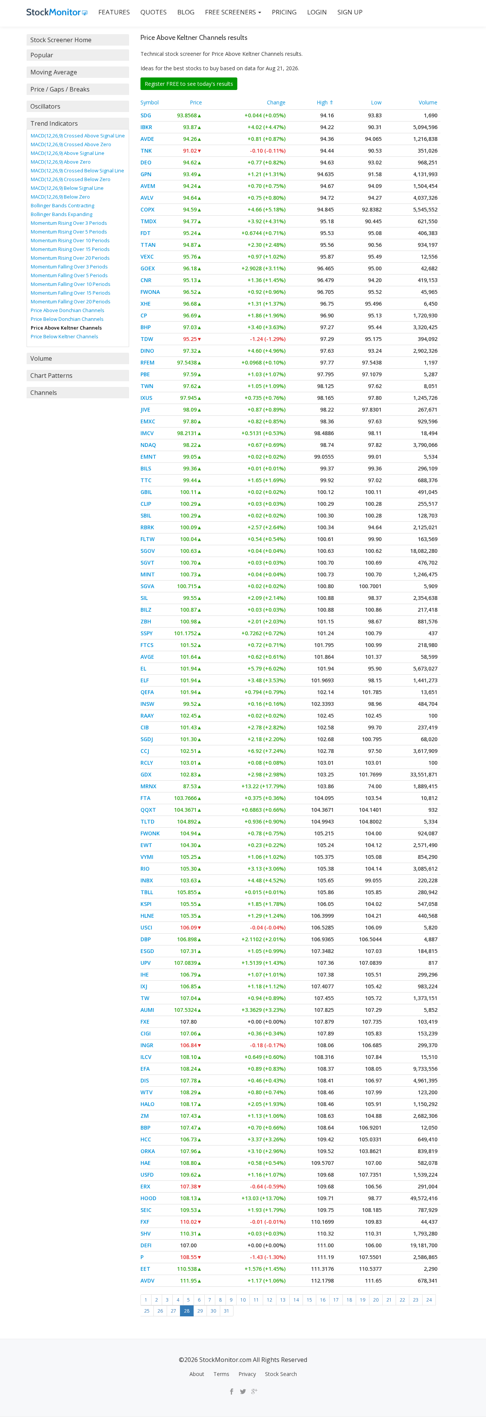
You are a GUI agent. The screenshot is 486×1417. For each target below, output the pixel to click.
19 (362, 1300)
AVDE (147, 138)
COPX (147, 209)
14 (296, 1300)
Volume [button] (41, 358)
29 (200, 1311)
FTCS (146, 645)
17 (336, 1300)
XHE (145, 303)
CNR (145, 280)
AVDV (147, 1280)
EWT (146, 845)
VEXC (147, 256)
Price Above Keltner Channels (66, 327)
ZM (144, 1115)
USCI (146, 927)
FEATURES (114, 12)
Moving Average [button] (53, 72)
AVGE (147, 656)
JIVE (145, 409)
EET (145, 1268)
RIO (145, 868)
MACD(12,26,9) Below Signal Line (67, 188)
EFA (145, 1068)
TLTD (147, 821)
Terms (221, 1374)
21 (389, 1300)
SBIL (145, 515)
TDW (146, 338)
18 (349, 1300)
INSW (147, 703)
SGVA (147, 586)
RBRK (147, 527)
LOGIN (317, 12)
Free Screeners (231, 12)
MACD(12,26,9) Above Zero (61, 161)
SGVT (147, 562)
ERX (145, 1186)
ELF (144, 680)
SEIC (145, 1209)
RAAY (147, 715)
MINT (147, 574)
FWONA (150, 291)
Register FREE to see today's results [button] (189, 83)
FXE (145, 1021)
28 (186, 1311)
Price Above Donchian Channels (67, 310)
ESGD (147, 951)
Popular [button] (41, 55)
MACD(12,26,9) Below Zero (60, 196)
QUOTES (153, 12)
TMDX (148, 221)
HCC (145, 1139)
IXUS (146, 397)
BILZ (145, 609)
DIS (144, 1080)
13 (283, 1300)
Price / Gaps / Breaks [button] (60, 89)
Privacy (247, 1374)
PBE (145, 374)
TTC (145, 480)
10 (243, 1300)
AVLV (146, 197)
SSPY (146, 633)
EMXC (147, 421)
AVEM (147, 185)
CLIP (145, 503)
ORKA (147, 1151)
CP (143, 315)
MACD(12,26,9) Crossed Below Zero (70, 179)
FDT (145, 233)
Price (196, 102)
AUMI (147, 1009)
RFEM (147, 362)
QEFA (147, 692)
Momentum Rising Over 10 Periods (70, 240)
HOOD (148, 1198)
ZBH (145, 621)
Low (376, 102)
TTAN (148, 244)
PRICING (284, 12)
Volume (428, 102)
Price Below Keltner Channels (64, 336)
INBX (146, 880)
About (196, 1374)
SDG (145, 115)
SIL (144, 597)
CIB (144, 727)
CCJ (144, 750)
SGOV (147, 550)
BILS (145, 468)
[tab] (78, 40)
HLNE (147, 915)
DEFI (145, 1245)
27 (173, 1311)
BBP (145, 1127)
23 (415, 1300)
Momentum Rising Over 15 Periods (70, 249)
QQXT (148, 809)
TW (144, 998)
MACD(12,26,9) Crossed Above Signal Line (78, 135)
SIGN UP (350, 12)
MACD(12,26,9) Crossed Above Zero (71, 144)
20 (376, 1300)
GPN (145, 174)
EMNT (148, 456)
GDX (145, 774)
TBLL (146, 892)
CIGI (145, 1033)
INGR (146, 1045)
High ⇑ (325, 102)
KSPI (145, 903)
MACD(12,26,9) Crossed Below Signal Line (77, 170)
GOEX (147, 268)
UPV (145, 962)
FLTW (147, 539)
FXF (144, 1221)
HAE (145, 1162)
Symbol (149, 102)
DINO (147, 350)
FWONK (150, 833)
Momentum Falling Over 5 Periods (69, 275)
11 (256, 1300)
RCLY (146, 762)
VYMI (146, 856)
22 (402, 1300)
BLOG (185, 12)
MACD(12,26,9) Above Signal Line (67, 153)
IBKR (146, 127)
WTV (146, 1092)
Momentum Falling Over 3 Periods (69, 266)
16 (322, 1300)
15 (309, 1300)
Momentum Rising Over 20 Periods (70, 257)
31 (226, 1311)
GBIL (146, 491)
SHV (145, 1233)
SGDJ (146, 739)
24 (429, 1300)
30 (213, 1311)
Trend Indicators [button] (54, 123)
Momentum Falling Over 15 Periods (70, 292)
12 (269, 1300)
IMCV (147, 433)
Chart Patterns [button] (51, 375)
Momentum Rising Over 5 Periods (69, 231)
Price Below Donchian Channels (67, 319)
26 (160, 1311)
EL (143, 668)
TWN (146, 386)
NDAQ (148, 444)
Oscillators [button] (45, 106)
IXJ (143, 986)
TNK (146, 150)
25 (147, 1311)
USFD (147, 1174)
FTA (145, 798)
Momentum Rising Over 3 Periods (69, 222)
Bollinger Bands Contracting (62, 205)
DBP (145, 939)
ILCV (145, 1056)
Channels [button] (43, 392)
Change (276, 102)
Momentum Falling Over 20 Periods (70, 301)
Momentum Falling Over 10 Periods (70, 284)
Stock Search (281, 1374)
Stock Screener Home (61, 40)
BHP (145, 327)
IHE (144, 974)
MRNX (148, 786)
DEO (145, 162)
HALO (147, 1104)
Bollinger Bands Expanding (61, 214)
